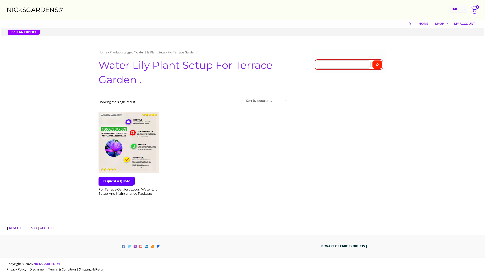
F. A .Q (32, 228)
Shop (439, 24)
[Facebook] (123, 246)
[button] (410, 23)
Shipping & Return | (93, 269)
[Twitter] (129, 246)
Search (318, 56)
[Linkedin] (146, 246)
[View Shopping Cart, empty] (474, 10)
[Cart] (158, 246)
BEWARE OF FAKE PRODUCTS (343, 246)
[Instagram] (135, 246)
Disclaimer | (39, 269)
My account (464, 24)
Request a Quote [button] (116, 181)
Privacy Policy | (18, 269)
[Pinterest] (140, 246)
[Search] (377, 64)
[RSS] (152, 246)
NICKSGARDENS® (35, 9)
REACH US (16, 228)
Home (424, 24)
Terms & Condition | (63, 269)
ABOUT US (47, 228)
